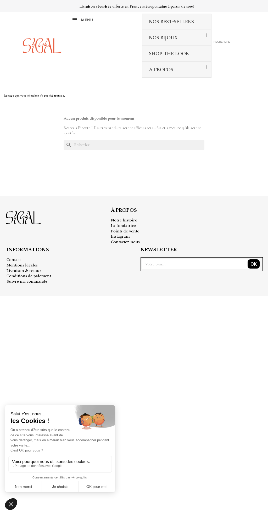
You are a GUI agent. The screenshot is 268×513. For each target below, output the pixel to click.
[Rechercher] (242, 42)
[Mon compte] (237, 50)
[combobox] (222, 42)
